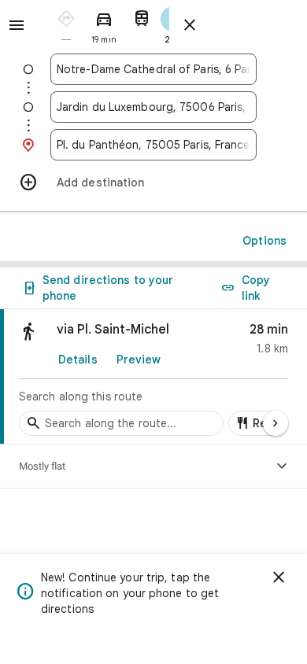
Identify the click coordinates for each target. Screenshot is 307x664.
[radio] (66, 24)
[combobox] (153, 69)
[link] (153, 377)
